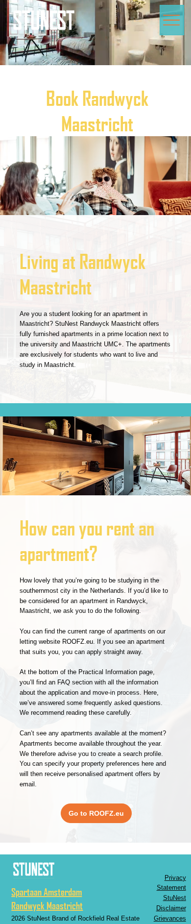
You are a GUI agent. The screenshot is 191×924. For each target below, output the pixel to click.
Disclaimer (171, 908)
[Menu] (172, 20)
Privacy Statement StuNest (171, 888)
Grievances (170, 918)
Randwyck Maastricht (47, 905)
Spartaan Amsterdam (46, 892)
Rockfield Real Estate (109, 918)
